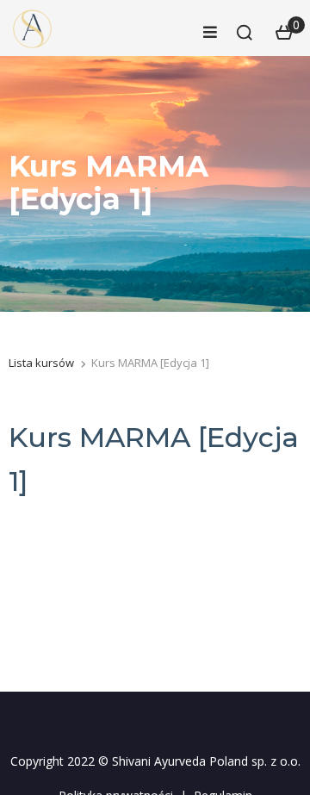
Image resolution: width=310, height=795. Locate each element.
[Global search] (244, 32)
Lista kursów (41, 362)
